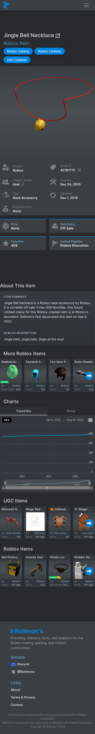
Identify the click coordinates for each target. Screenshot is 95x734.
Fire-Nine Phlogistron (65, 362)
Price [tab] (71, 411)
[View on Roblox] (57, 35)
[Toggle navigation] (86, 5)
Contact (17, 705)
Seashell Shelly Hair (40, 362)
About (15, 690)
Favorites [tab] (24, 411)
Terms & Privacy (23, 697)
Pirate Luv (57, 557)
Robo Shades (83, 362)
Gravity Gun (34, 557)
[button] (18, 51)
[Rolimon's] (7, 5)
